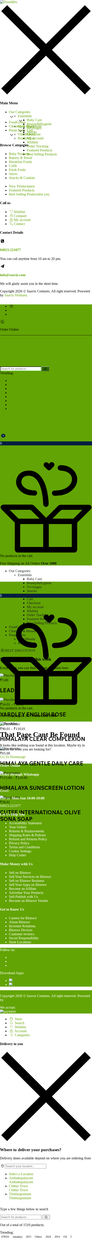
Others (13, 392)
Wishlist (32, 142)
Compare (20, 216)
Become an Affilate (22, 889)
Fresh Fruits (17, 170)
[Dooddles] (8, 2)
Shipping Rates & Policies (27, 835)
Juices (13, 174)
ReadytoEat (26, 138)
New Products (22, 186)
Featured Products (39, 150)
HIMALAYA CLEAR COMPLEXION (42, 739)
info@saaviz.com (12, 275)
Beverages (34, 587)
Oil (11, 404)
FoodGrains (17, 122)
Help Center (17, 855)
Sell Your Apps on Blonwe (28, 885)
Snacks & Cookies (22, 178)
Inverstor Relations (22, 926)
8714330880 (29, 329)
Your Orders (17, 827)
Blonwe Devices (20, 930)
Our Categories (19, 112)
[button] (46, 447)
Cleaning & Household (25, 126)
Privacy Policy (19, 843)
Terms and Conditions (24, 847)
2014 (12, 400)
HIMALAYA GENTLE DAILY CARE (41, 763)
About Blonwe (19, 922)
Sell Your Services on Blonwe (30, 877)
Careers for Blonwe (23, 918)
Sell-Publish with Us (23, 897)
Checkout (33, 603)
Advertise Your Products (26, 893)
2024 (12, 396)
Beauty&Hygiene (39, 124)
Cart (30, 130)
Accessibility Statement (25, 823)
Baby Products (19, 154)
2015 (12, 388)
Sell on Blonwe (20, 873)
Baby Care (34, 120)
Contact (19, 224)
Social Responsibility (24, 938)
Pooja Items (17, 130)
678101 (14, 380)
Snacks (32, 591)
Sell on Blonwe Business (26, 881)
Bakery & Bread (20, 158)
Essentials (25, 116)
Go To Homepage (12, 757)
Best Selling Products (42, 154)
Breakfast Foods (20, 162)
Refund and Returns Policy (28, 839)
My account (35, 138)
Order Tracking (37, 146)
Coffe (13, 166)
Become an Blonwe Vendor (28, 901)
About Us (16, 310)
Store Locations (20, 942)
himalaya (15, 384)
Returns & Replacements (26, 831)
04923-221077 (10, 250)
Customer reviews (21, 934)
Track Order (22, 306)
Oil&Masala (26, 134)
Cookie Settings (20, 851)
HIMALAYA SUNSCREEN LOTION (42, 787)
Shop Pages (26, 595)
